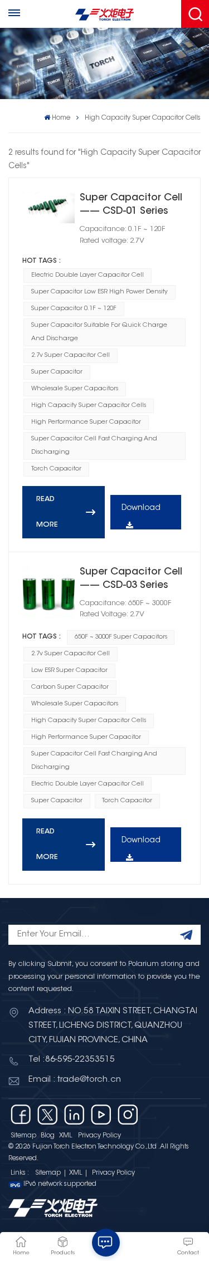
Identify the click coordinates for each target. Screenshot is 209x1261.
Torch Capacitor (56, 469)
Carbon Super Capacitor (70, 687)
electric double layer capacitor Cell (87, 275)
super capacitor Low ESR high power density (99, 292)
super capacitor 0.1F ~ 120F (73, 309)
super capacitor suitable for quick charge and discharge (99, 332)
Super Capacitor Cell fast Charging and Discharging (94, 445)
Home (61, 118)
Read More (47, 512)
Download (141, 508)
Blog (48, 1135)
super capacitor (56, 372)
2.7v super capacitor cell (70, 355)
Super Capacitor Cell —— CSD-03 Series (131, 579)
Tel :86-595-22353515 (71, 1060)
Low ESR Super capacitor (69, 671)
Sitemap (23, 1135)
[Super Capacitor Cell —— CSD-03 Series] (48, 592)
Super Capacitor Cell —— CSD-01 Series (131, 205)
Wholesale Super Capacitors (74, 389)
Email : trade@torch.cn (74, 1080)
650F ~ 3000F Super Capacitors (121, 637)
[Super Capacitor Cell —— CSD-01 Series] (48, 207)
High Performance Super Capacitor (86, 422)
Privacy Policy (99, 1135)
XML (65, 1135)
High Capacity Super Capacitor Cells (88, 406)
